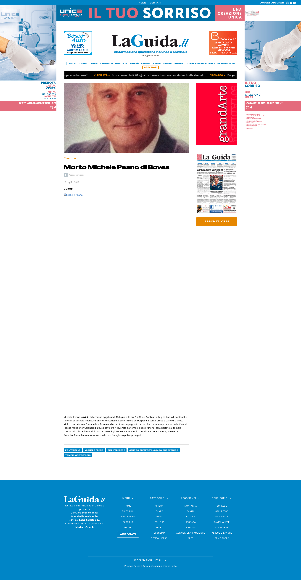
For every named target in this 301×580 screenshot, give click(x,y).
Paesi (159, 516)
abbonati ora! (216, 221)
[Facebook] (291, 3)
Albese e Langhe (222, 533)
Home (128, 506)
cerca (72, 63)
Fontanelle (72, 450)
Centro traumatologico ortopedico (153, 450)
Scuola (190, 516)
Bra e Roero (222, 538)
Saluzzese (221, 511)
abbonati (277, 3)
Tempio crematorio (78, 455)
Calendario (128, 516)
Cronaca (190, 522)
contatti (156, 3)
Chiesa (159, 506)
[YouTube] (294, 3)
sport (179, 63)
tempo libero (162, 63)
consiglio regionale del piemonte (210, 63)
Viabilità (190, 527)
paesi (94, 63)
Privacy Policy (132, 566)
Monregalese (222, 516)
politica (121, 63)
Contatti (128, 527)
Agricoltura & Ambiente (190, 533)
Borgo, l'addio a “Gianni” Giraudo (233, 75)
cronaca (106, 63)
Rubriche (128, 522)
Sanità (190, 511)
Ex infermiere (116, 450)
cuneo (83, 63)
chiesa (145, 63)
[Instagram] (287, 3)
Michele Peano (93, 450)
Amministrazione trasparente (160, 566)
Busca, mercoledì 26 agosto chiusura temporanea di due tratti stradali (142, 75)
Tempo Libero (159, 538)
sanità (134, 63)
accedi (265, 3)
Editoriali (128, 511)
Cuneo (159, 511)
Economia (159, 533)
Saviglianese (222, 522)
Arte (190, 538)
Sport (159, 527)
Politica (159, 522)
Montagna (190, 506)
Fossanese (221, 527)
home (142, 3)
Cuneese (222, 506)
